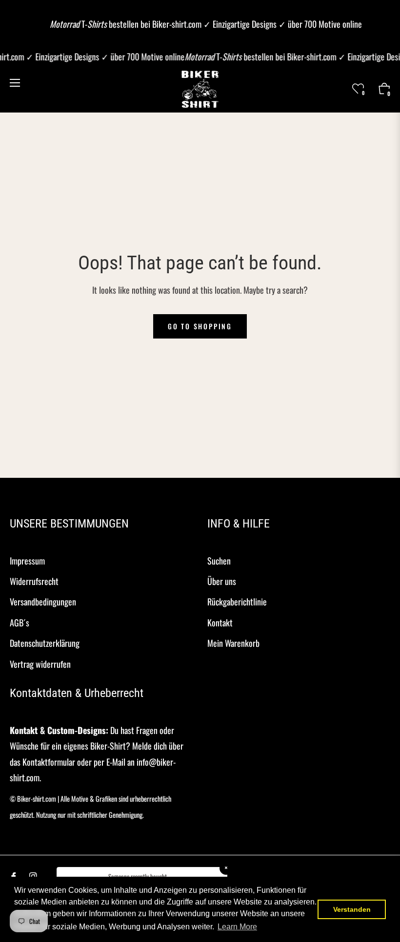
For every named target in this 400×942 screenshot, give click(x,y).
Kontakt (220, 622)
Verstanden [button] (352, 909)
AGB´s (19, 622)
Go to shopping (200, 326)
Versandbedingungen (43, 601)
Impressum (27, 560)
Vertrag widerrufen (40, 664)
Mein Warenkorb (233, 643)
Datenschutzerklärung (45, 643)
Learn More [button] (237, 927)
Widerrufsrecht (34, 581)
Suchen (219, 560)
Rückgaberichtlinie (237, 601)
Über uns (221, 581)
